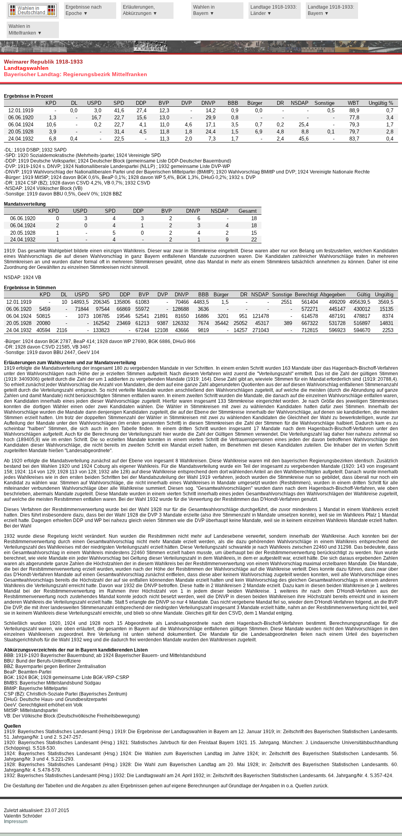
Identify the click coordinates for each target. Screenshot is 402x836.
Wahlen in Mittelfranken (23, 30)
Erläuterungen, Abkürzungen (139, 10)
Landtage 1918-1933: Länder (273, 10)
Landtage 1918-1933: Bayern (331, 10)
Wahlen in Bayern (204, 10)
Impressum (15, 821)
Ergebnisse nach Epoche (84, 10)
